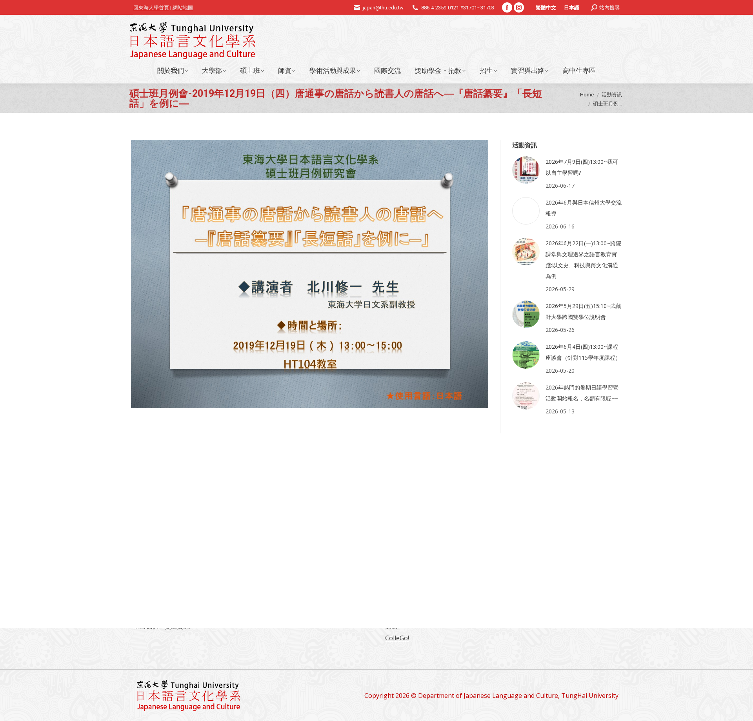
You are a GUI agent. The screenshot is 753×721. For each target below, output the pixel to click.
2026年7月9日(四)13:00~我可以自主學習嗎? (582, 167)
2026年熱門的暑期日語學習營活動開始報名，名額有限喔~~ (582, 393)
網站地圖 (183, 8)
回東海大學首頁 (151, 8)
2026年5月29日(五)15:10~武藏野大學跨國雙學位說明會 (583, 311)
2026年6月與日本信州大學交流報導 (584, 208)
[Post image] (526, 170)
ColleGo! (397, 638)
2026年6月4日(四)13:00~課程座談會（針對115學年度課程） (583, 352)
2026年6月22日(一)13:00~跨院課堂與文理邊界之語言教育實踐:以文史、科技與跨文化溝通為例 (583, 259)
